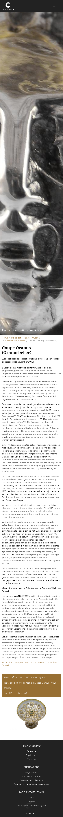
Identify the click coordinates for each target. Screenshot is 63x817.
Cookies (31, 801)
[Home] (8, 6)
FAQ (31, 797)
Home (5, 338)
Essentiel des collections (31, 780)
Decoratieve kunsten (15, 340)
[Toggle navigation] (54, 6)
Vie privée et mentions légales (31, 805)
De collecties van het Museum (26, 338)
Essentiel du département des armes (32, 784)
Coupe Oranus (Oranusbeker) (22, 330)
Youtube (32, 759)
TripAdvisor (31, 755)
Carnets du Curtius (31, 776)
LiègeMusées (31, 772)
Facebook (31, 751)
